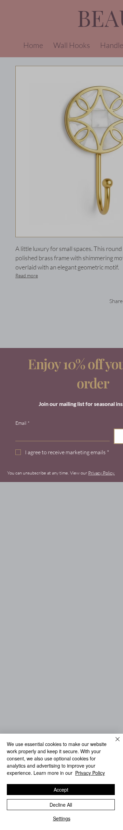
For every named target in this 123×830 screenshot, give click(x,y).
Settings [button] (61, 818)
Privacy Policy (90, 772)
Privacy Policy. (101, 473)
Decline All (61, 804)
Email (22, 423)
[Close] (113, 743)
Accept (61, 789)
